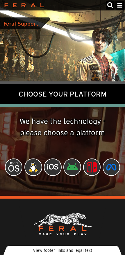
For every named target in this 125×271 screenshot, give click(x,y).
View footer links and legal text (62, 250)
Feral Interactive (22, 5)
